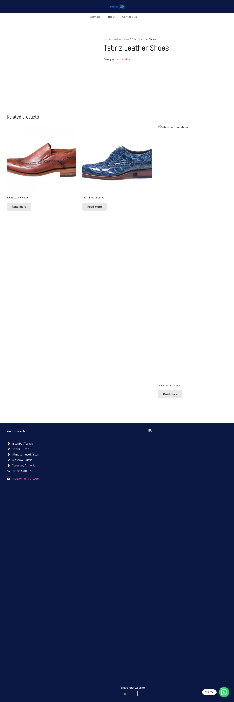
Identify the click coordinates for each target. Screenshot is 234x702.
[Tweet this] (133, 693)
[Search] (143, 17)
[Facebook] (10, 437)
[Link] (117, 6)
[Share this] (142, 693)
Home (107, 39)
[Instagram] (17, 437)
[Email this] (125, 693)
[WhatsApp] (24, 437)
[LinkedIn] (30, 437)
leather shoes (121, 39)
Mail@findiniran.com (25, 478)
